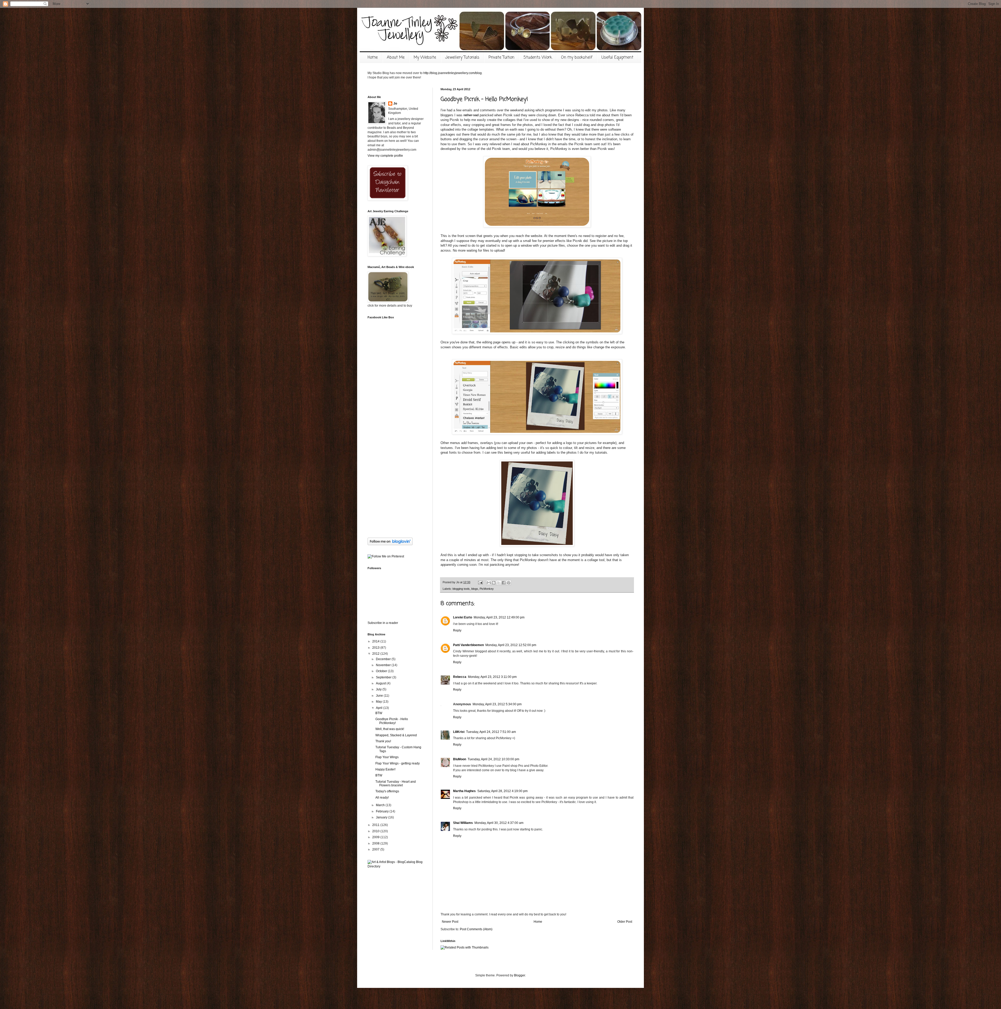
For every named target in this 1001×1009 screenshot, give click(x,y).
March (381, 805)
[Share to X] (498, 582)
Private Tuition (501, 57)
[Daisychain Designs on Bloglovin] (390, 544)
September (384, 677)
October (382, 671)
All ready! (382, 797)
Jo (395, 103)
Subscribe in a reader (383, 623)
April (379, 708)
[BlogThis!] (493, 582)
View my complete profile (385, 155)
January (382, 817)
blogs (474, 588)
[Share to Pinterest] (508, 582)
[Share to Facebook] (503, 582)
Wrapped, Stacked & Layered (396, 735)
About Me (396, 57)
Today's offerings (387, 791)
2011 (376, 825)
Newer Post (450, 921)
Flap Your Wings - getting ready (397, 763)
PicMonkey (487, 588)
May (379, 701)
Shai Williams (463, 823)
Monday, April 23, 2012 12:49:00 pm (499, 617)
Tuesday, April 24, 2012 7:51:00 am (491, 732)
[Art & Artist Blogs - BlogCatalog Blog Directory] (396, 866)
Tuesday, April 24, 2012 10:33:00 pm (493, 759)
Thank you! (383, 741)
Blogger (519, 975)
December (384, 659)
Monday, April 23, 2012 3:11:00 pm (492, 677)
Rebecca (459, 677)
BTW (378, 713)
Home (373, 57)
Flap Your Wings (387, 757)
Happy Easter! (385, 769)
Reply (457, 630)
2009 (376, 837)
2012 (376, 653)
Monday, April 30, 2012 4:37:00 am (498, 823)
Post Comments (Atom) (476, 929)
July (379, 689)
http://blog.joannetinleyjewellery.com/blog (452, 73)
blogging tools (461, 588)
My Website (425, 57)
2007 (376, 849)
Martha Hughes (464, 791)
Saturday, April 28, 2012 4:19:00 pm (502, 791)
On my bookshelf (576, 57)
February (382, 811)
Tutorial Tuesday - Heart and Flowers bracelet (395, 783)
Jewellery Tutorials (462, 57)
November (384, 665)
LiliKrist (459, 732)
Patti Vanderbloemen (468, 645)
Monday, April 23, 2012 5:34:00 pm (497, 704)
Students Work (537, 57)
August (381, 683)
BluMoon (459, 759)
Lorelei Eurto (462, 617)
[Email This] (488, 582)
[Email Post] (480, 582)
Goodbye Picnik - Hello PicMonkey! (391, 721)
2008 (376, 843)
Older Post (624, 921)
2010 (376, 831)
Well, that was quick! (389, 729)
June (380, 695)
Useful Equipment (617, 57)
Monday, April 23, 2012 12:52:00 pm (510, 645)
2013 (376, 647)
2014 (376, 641)
